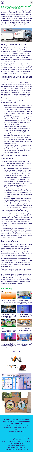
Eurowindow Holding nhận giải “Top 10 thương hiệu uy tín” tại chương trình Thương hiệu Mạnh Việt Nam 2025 (8, 345)
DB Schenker (4, 11)
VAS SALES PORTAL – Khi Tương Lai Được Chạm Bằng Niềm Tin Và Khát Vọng (8, 316)
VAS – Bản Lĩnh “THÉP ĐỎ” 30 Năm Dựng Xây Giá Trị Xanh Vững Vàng (8, 301)
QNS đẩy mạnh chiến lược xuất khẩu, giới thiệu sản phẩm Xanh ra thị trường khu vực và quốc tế (8, 330)
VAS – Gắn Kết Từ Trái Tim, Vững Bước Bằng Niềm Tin (24, 315)
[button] (31, 2)
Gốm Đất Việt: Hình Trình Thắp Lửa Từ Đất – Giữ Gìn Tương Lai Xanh (24, 329)
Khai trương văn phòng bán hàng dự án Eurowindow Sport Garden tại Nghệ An (24, 344)
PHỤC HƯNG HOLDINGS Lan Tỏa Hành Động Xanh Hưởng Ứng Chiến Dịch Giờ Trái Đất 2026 (24, 302)
